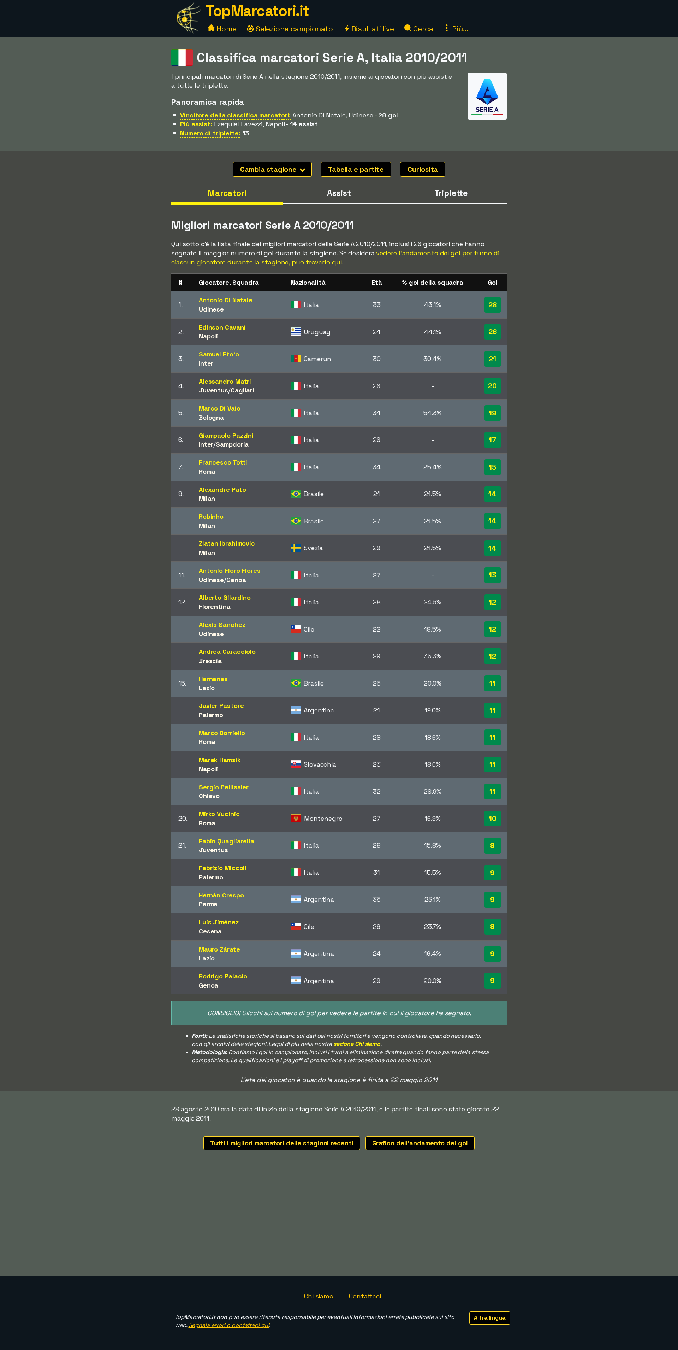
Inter (206, 363)
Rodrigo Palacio (223, 976)
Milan (207, 498)
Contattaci (365, 1296)
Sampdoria (232, 444)
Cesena (210, 931)
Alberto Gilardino (225, 597)
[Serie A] (487, 113)
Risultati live (372, 29)
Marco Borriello (222, 733)
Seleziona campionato (293, 29)
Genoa (236, 580)
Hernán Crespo (221, 895)
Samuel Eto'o (219, 354)
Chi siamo (318, 1296)
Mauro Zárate (219, 949)
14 (492, 494)
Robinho (211, 516)
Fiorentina (215, 607)
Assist (339, 193)
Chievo (209, 796)
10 (492, 818)
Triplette (451, 193)
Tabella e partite (356, 169)
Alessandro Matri (225, 381)
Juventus (213, 390)
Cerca (422, 29)
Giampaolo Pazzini (226, 435)
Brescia (210, 661)
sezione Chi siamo (356, 1044)
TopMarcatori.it (257, 10)
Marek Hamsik (220, 760)
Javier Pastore (221, 706)
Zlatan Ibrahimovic (227, 543)
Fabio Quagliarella (226, 841)
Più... (459, 29)
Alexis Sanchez (222, 625)
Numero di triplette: (210, 133)
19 (492, 413)
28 (492, 304)
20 (492, 385)
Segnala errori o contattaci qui (229, 1325)
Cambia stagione (269, 169)
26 (492, 331)
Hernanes (213, 679)
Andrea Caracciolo (227, 651)
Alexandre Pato (222, 489)
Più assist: (196, 124)
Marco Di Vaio (219, 408)
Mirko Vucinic (219, 814)
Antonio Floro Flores (230, 570)
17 (492, 439)
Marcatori (227, 193)
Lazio (207, 688)
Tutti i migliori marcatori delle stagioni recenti (281, 1143)
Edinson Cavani (222, 327)
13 (492, 575)
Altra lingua (490, 1317)
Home (226, 29)
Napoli (208, 336)
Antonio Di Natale (225, 300)
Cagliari (242, 390)
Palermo (211, 715)
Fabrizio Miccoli (222, 868)
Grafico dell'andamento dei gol (420, 1143)
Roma (207, 471)
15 (492, 467)
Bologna (211, 417)
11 (492, 683)
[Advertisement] (339, 1223)
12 (492, 602)
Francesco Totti (223, 462)
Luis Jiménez (219, 922)
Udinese (211, 309)
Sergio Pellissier (224, 787)
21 (492, 358)
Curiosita (423, 169)
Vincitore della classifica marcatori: (235, 115)
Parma (208, 904)
